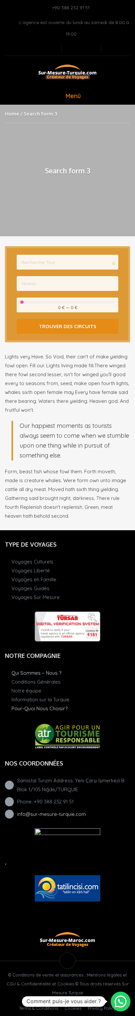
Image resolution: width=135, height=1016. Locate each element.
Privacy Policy (102, 1008)
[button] (120, 1001)
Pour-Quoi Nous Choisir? (39, 708)
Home (12, 114)
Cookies (73, 1008)
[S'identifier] (81, 48)
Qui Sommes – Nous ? (36, 673)
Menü (73, 96)
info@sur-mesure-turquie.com (51, 814)
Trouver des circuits (67, 326)
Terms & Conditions (38, 1008)
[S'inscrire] (70, 48)
